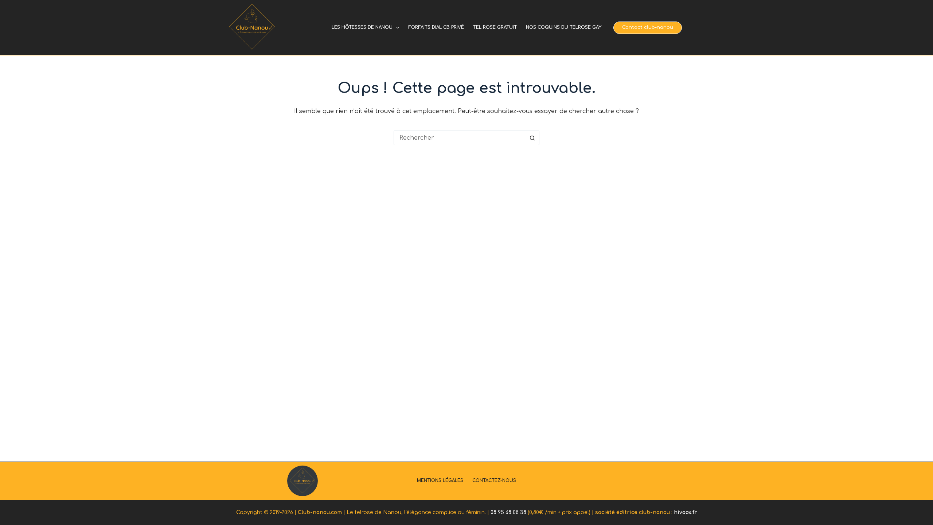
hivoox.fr (685, 512)
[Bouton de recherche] (532, 138)
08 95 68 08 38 (508, 512)
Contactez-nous (494, 480)
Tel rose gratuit (495, 27)
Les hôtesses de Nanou (362, 27)
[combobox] (459, 138)
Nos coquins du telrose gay (563, 27)
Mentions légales (440, 480)
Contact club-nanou (647, 27)
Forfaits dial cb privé (436, 27)
